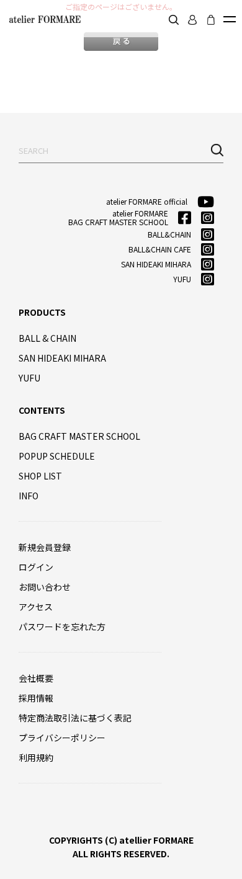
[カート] (211, 20)
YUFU (29, 378)
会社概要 (36, 678)
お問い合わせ (45, 587)
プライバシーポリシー (62, 737)
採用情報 (36, 698)
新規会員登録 (45, 547)
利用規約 (36, 757)
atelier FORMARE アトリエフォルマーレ (43, 19)
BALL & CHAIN (47, 338)
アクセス (36, 606)
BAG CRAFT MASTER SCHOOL (79, 436)
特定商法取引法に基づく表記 (75, 718)
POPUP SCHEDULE (57, 456)
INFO (28, 495)
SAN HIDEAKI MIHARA (62, 358)
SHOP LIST (40, 476)
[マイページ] (192, 20)
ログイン (36, 567)
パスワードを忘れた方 (62, 626)
